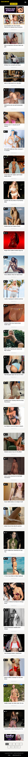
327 (6, 257)
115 (6, 408)
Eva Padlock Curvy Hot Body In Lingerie (13, 426)
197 (6, 533)
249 (6, 383)
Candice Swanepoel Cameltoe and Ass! (13, 299)
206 (6, 34)
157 (6, 90)
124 (6, 434)
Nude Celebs (14, 4)
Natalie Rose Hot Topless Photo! (12, 226)
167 (6, 711)
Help (9, 755)
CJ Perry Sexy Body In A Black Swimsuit (13, 576)
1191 (6, 610)
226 (6, 233)
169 (6, 685)
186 (6, 558)
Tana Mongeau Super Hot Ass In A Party (13, 374)
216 (6, 281)
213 (6, 53)
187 (6, 584)
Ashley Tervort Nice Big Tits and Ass (13, 526)
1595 (6, 331)
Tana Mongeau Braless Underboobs (12, 653)
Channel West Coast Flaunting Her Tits (13, 729)
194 (6, 16)
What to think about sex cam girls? (12, 83)
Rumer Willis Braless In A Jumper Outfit (13, 502)
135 (6, 71)
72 (6, 458)
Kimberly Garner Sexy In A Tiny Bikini (13, 452)
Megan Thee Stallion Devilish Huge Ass (13, 250)
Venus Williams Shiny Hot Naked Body (13, 274)
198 (6, 305)
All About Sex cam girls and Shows (12, 65)
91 (6, 183)
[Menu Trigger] (25, 2)
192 (6, 660)
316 (6, 157)
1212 (6, 208)
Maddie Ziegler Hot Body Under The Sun (14, 703)
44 (6, 484)
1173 (6, 131)
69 (6, 113)
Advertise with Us (17, 755)
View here (13, 29)
